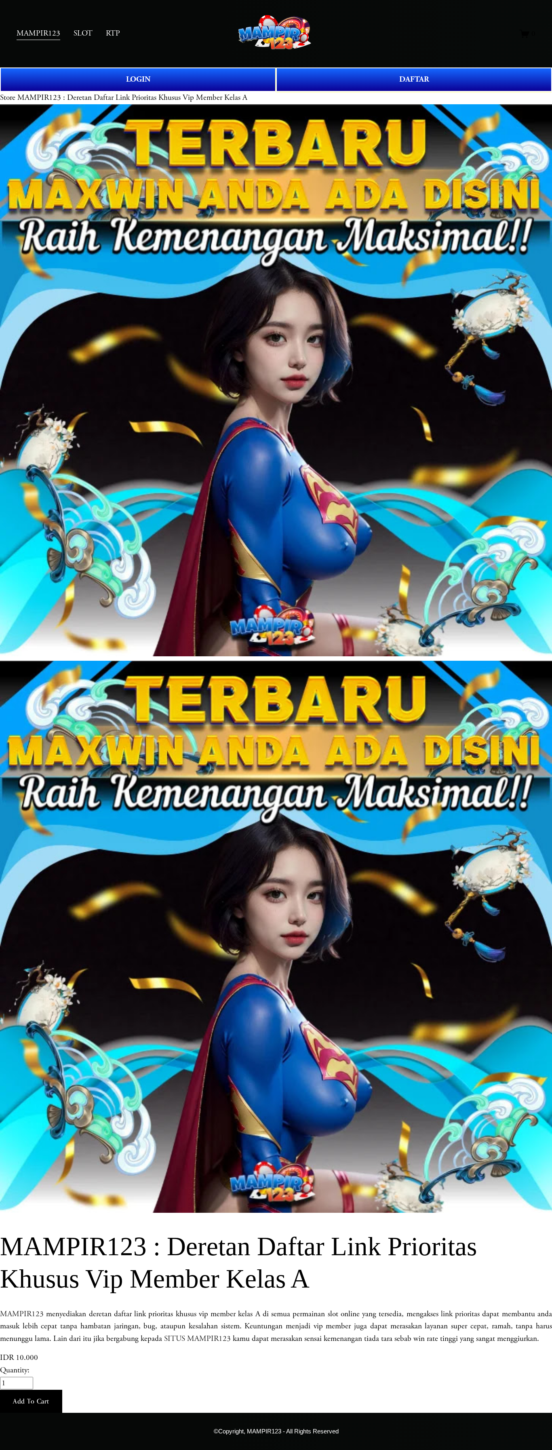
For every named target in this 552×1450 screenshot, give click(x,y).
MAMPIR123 (22, 1314)
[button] (31, 1401)
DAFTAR (414, 79)
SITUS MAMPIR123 (197, 1339)
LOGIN (138, 79)
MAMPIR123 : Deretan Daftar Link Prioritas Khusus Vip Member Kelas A (132, 98)
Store (7, 98)
